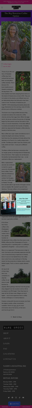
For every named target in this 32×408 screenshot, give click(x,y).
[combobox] (18, 207)
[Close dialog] (30, 194)
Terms (24, 210)
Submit (28, 206)
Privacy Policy (21, 210)
